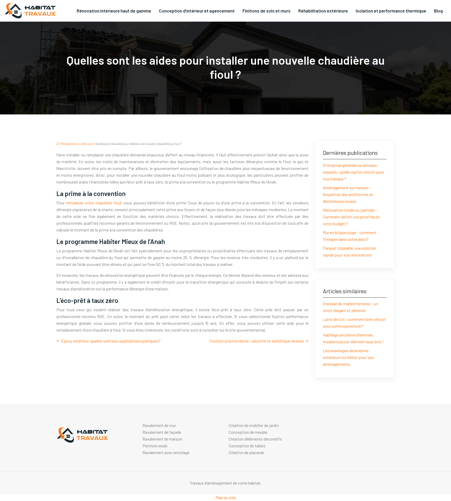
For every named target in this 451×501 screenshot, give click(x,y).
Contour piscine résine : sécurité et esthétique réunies (257, 340)
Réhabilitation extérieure (323, 10)
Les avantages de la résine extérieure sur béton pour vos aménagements (348, 357)
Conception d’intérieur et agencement (197, 10)
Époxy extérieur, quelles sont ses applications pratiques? (111, 340)
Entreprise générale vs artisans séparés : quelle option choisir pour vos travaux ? (353, 172)
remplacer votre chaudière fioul (93, 202)
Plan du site (226, 497)
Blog (438, 10)
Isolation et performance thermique (391, 10)
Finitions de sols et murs (266, 10)
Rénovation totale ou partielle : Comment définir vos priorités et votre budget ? (351, 216)
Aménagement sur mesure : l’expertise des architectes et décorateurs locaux (348, 194)
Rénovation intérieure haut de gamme (114, 10)
